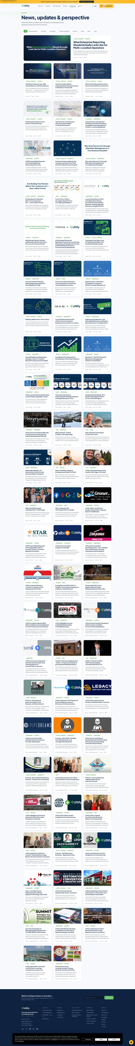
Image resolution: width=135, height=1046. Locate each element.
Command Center (47, 1010)
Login (95, 6)
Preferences (88, 1039)
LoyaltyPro (60, 1015)
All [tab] (25, 31)
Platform (40, 6)
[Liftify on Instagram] (33, 1029)
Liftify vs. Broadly (91, 1021)
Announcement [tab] (33, 31)
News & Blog (90, 1010)
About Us (103, 1010)
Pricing (103, 1024)
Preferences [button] (21, 1041)
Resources (73, 6)
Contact (103, 1026)
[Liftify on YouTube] (37, 1029)
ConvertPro (60, 1017)
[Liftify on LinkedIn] (22, 1029)
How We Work (105, 1012)
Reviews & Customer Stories (92, 1015)
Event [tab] (89, 31)
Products (48, 6)
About (79, 6)
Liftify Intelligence (47, 1012)
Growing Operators (77, 1010)
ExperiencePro (61, 1012)
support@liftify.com (26, 1021)
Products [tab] (75, 31)
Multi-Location (76, 1012)
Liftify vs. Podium (91, 1018)
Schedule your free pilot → (86, 1)
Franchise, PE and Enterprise (76, 1015)
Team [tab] (95, 31)
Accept (114, 1039)
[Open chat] (131, 1042)
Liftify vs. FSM (90, 1023)
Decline (101, 1039)
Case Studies (90, 1012)
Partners (65, 6)
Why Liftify (104, 1015)
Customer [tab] (43, 31)
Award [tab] (82, 31)
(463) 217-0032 (25, 1019)
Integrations (45, 1018)
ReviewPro (60, 1010)
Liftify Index (47, 1015)
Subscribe (109, 997)
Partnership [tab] (52, 31)
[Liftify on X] (26, 1029)
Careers (103, 1019)
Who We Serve (57, 6)
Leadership (104, 1017)
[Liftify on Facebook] (30, 1029)
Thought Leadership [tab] (64, 31)
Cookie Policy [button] (54, 1039)
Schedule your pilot (106, 6)
